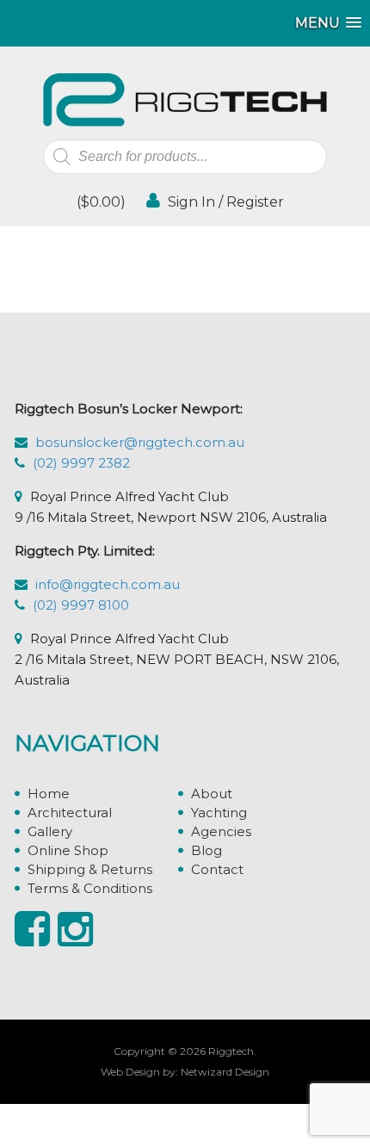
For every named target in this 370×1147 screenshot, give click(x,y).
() (99, 202)
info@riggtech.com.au (107, 584)
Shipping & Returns (90, 869)
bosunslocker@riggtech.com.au (139, 442)
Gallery (50, 831)
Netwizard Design (225, 1071)
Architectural (70, 812)
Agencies (221, 831)
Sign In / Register (224, 202)
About (211, 793)
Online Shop (68, 850)
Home (49, 793)
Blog (206, 850)
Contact (217, 869)
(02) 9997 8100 (81, 605)
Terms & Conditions (90, 888)
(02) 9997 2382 (81, 463)
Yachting (219, 812)
